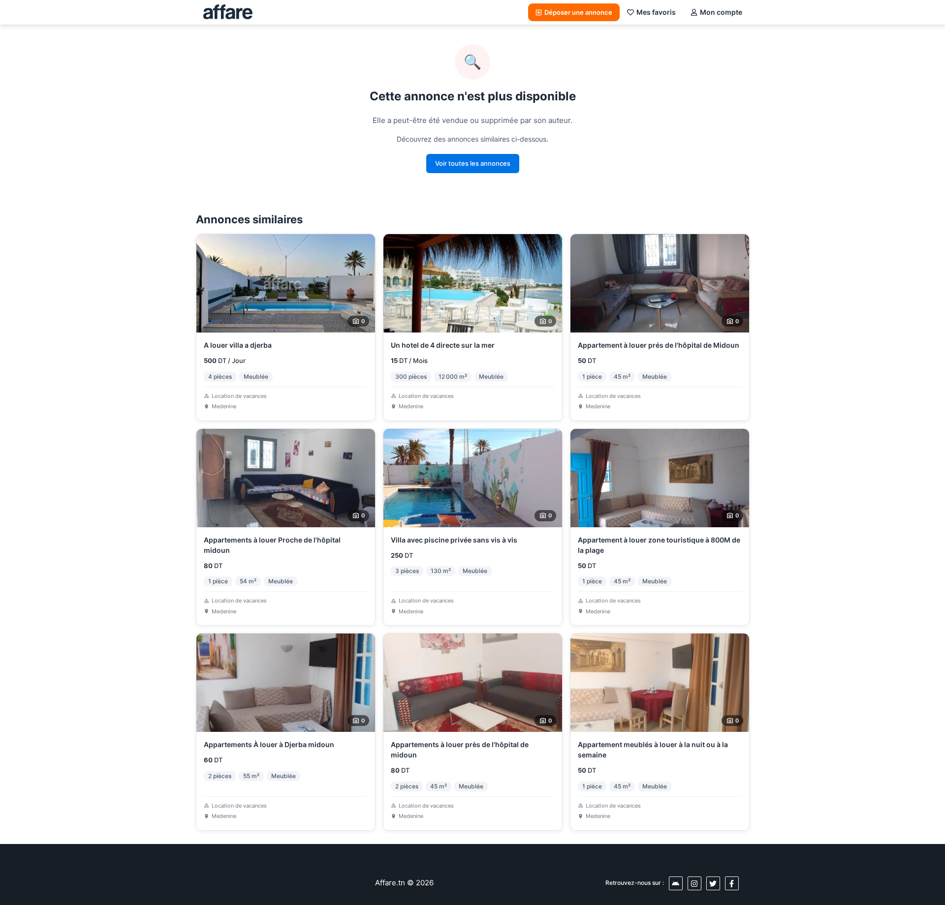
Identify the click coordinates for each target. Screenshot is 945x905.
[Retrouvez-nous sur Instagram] (694, 883)
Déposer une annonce (578, 12)
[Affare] (227, 12)
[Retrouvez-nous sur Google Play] (676, 883)
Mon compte (721, 12)
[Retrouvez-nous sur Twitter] (713, 883)
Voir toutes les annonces (472, 163)
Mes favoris (656, 12)
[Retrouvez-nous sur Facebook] (732, 883)
